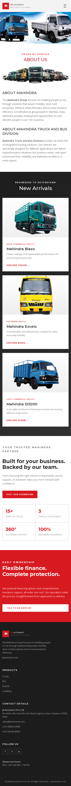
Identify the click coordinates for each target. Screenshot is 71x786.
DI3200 (5, 686)
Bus (4, 681)
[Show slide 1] (32, 40)
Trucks (5, 676)
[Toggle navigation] (65, 6)
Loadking (6, 691)
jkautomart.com (10, 657)
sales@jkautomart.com (13, 721)
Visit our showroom (20, 494)
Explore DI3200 (18, 420)
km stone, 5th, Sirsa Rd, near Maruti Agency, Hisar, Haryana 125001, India (35, 713)
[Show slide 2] (35, 40)
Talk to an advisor (19, 608)
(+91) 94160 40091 (11, 731)
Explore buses (17, 342)
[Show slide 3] (38, 40)
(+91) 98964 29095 (11, 726)
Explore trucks (18, 265)
